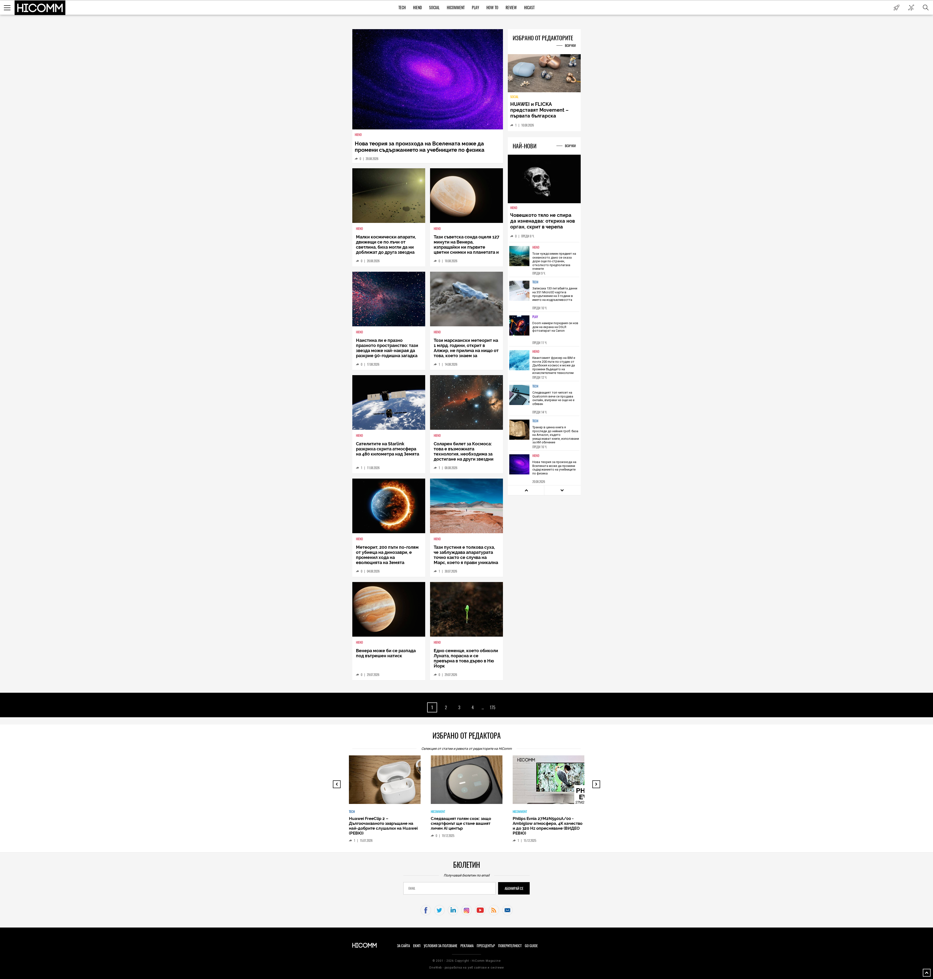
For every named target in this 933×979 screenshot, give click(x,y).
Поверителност (510, 945)
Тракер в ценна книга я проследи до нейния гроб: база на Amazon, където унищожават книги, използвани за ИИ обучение (555, 434)
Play (475, 7)
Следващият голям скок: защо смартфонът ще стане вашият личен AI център (461, 823)
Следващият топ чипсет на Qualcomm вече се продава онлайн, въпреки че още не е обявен (553, 398)
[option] (544, 259)
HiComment (456, 7)
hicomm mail (507, 910)
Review (511, 7)
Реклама (467, 945)
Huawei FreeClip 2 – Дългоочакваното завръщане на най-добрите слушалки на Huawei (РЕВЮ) (383, 826)
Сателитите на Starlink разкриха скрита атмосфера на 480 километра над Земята (387, 448)
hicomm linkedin (453, 910)
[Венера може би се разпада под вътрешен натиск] (388, 609)
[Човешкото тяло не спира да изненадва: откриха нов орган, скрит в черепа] (544, 179)
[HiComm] (40, 7)
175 (492, 707)
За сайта (403, 945)
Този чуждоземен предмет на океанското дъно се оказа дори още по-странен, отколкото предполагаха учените (554, 261)
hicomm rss (494, 910)
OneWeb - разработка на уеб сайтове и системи (466, 967)
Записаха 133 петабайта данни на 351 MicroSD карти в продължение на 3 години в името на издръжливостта (554, 294)
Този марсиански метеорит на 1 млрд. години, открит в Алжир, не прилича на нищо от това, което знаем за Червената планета (466, 350)
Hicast (529, 7)
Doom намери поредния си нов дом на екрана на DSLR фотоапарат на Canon (555, 326)
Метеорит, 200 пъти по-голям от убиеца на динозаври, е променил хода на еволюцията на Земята (387, 555)
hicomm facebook (426, 910)
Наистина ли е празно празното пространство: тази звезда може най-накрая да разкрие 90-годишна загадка (387, 348)
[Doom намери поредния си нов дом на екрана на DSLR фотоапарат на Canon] (519, 325)
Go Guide (531, 945)
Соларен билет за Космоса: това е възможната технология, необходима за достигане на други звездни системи (463, 454)
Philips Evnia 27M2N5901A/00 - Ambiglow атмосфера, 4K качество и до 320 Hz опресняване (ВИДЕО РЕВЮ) (547, 826)
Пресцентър (486, 945)
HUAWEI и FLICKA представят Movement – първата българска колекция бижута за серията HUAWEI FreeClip (540, 115)
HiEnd (417, 7)
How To (492, 7)
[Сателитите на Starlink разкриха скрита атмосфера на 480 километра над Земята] (388, 402)
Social (434, 7)
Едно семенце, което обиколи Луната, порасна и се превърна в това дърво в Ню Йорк (466, 658)
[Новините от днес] (896, 7)
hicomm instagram (466, 910)
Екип (417, 945)
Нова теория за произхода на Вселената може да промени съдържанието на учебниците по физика (419, 146)
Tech (402, 7)
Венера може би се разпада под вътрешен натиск (386, 653)
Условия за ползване (440, 945)
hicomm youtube (480, 910)
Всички (570, 45)
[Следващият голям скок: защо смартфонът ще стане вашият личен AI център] (471, 782)
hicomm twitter (439, 910)
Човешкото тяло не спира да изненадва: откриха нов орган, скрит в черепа (542, 221)
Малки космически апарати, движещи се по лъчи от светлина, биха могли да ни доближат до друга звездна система (386, 247)
